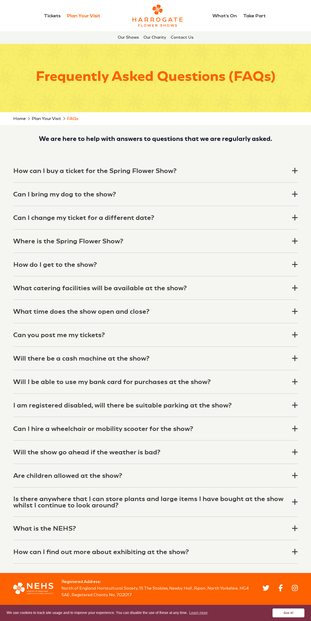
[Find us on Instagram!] (295, 589)
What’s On (224, 15)
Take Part (254, 15)
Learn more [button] (198, 613)
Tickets (52, 15)
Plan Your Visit (83, 15)
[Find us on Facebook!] (280, 589)
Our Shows (128, 37)
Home (19, 118)
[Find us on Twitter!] (266, 589)
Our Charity (154, 37)
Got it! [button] (288, 613)
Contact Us (182, 37)
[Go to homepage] (158, 16)
